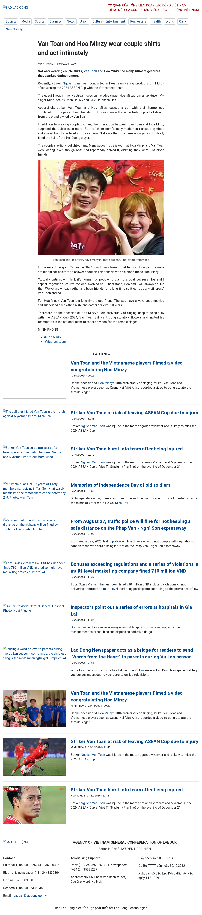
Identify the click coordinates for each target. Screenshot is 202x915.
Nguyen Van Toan (75, 83)
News (71, 21)
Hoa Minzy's (106, 383)
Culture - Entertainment (108, 21)
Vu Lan (139, 670)
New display (14, 29)
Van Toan (90, 71)
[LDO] (34, 380)
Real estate (138, 21)
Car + (183, 21)
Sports (39, 21)
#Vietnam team (55, 342)
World (170, 21)
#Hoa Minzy (52, 337)
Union (83, 21)
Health (156, 21)
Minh (118, 503)
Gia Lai (75, 627)
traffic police (112, 541)
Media (25, 21)
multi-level (110, 589)
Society (11, 21)
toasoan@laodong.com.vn (30, 896)
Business (55, 21)
